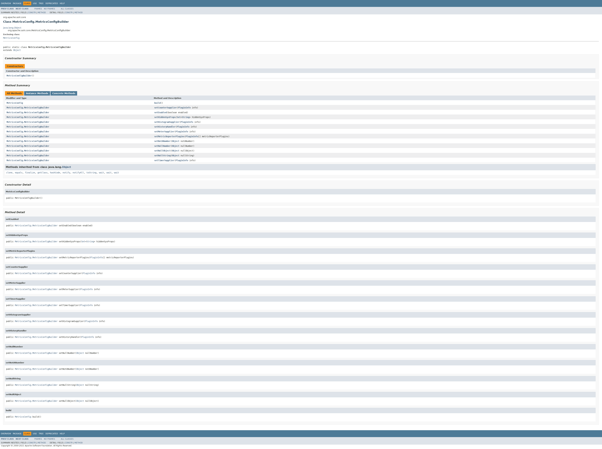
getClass (42, 172)
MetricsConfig (11, 38)
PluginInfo (184, 107)
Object (17, 50)
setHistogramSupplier (166, 122)
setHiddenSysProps (165, 117)
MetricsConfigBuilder (19, 75)
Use (35, 3)
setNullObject (162, 150)
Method (42, 12)
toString (91, 172)
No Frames (49, 9)
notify (66, 172)
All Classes (67, 9)
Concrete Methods (63, 93)
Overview (6, 3)
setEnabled (160, 112)
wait (101, 172)
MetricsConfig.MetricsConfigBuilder (28, 107)
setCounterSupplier (165, 107)
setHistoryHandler (165, 126)
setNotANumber (162, 141)
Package (17, 3)
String (185, 117)
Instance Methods (37, 93)
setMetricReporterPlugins (169, 136)
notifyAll (78, 172)
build (157, 103)
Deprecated (51, 3)
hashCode (55, 172)
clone (9, 172)
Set (179, 117)
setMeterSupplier (164, 131)
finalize (30, 172)
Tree (41, 3)
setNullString (162, 155)
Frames (38, 9)
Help (62, 3)
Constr (32, 12)
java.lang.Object (12, 27)
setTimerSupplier (164, 160)
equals (18, 172)
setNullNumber (162, 146)
